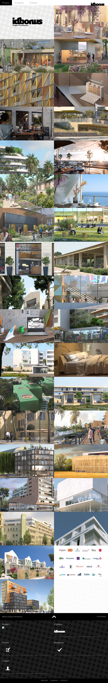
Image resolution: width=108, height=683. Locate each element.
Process (17, 647)
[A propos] (59, 631)
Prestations (70, 647)
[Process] (7, 649)
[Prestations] (59, 649)
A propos (19, 2)
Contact (33, 2)
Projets (5, 2)
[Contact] (7, 668)
